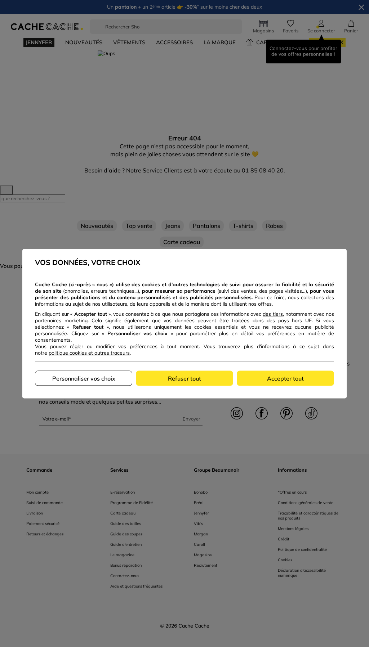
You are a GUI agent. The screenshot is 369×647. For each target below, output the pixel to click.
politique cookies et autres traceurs (89, 352)
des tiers (273, 313)
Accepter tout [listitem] (285, 378)
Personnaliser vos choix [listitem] (83, 378)
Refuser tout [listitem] (184, 378)
